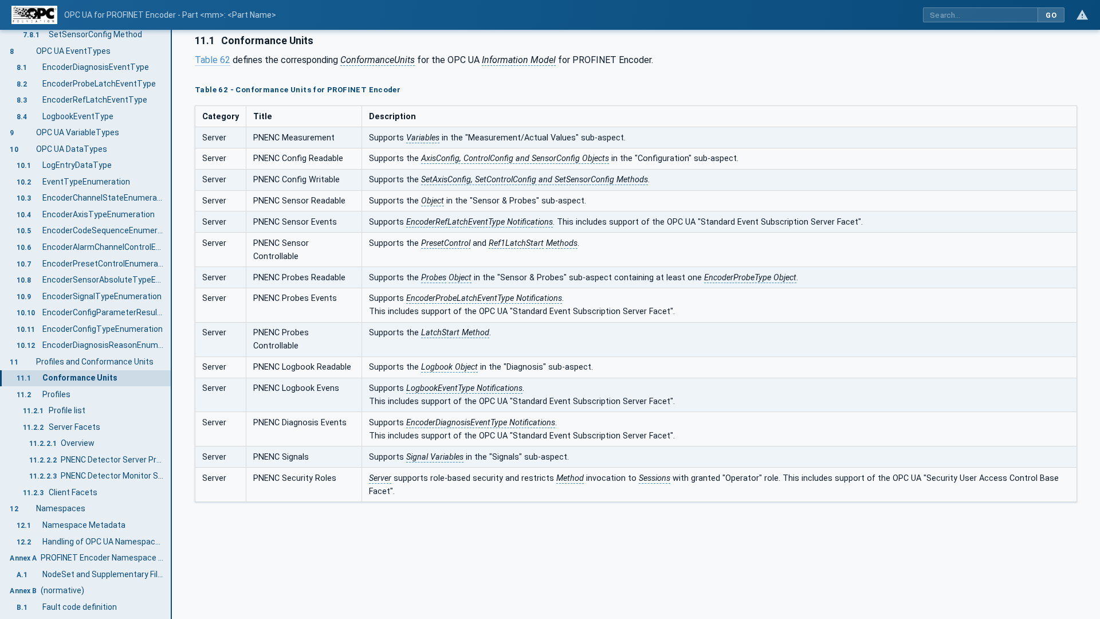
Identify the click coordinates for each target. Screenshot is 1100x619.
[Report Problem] (1082, 15)
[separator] (172, 324)
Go (1051, 15)
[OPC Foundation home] (34, 15)
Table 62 (212, 59)
